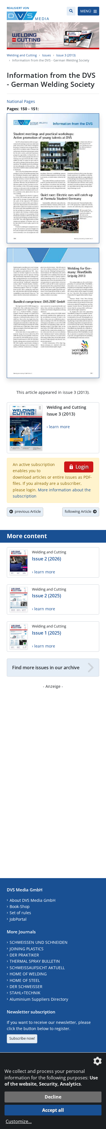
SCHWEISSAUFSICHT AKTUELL (37, 967)
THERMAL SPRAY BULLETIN (35, 961)
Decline (53, 1097)
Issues (46, 55)
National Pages (21, 101)
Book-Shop (20, 906)
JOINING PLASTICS (27, 948)
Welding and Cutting (22, 55)
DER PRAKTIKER (24, 955)
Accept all (53, 1110)
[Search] (71, 11)
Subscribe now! (22, 1038)
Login (81, 466)
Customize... (19, 1121)
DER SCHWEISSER (26, 986)
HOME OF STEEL (25, 980)
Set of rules (20, 912)
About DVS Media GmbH (32, 900)
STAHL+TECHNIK (25, 992)
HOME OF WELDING (28, 973)
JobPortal (18, 919)
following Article (79, 511)
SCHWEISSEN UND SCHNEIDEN (39, 942)
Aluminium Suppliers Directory (39, 999)
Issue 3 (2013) (65, 55)
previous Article (27, 511)
